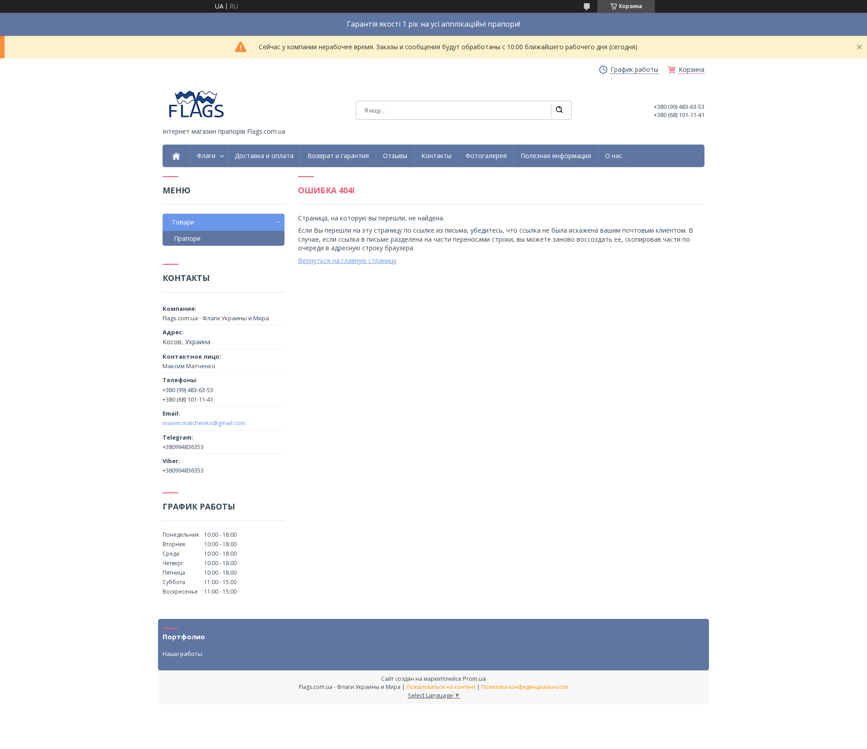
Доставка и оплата (264, 156)
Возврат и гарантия (338, 156)
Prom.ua (474, 678)
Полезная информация (556, 156)
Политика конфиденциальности (524, 687)
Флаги (206, 156)
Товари (183, 222)
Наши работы (182, 654)
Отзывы (395, 156)
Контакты (436, 156)
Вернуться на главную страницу (347, 260)
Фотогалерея (486, 156)
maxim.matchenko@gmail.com (204, 422)
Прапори (187, 238)
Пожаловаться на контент (440, 687)
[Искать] (559, 110)
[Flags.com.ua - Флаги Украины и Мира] (196, 104)
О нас (613, 156)
